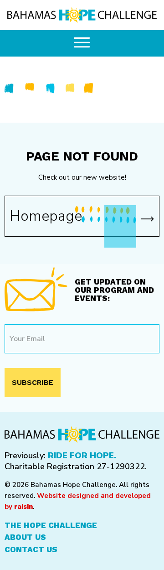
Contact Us (31, 549)
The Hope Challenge (51, 525)
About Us (25, 537)
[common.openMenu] (82, 43)
